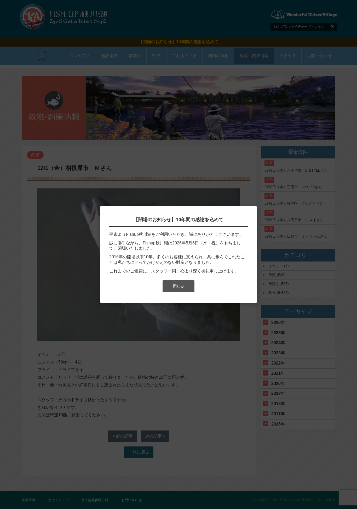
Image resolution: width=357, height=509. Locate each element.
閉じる (178, 286)
